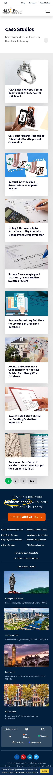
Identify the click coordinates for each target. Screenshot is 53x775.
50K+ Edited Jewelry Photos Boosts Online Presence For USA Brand (25, 93)
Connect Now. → (26, 517)
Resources (32, 3)
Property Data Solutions (11, 540)
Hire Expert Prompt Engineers (26, 558)
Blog (23, 3)
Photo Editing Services (36, 540)
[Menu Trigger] (48, 12)
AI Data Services (8, 545)
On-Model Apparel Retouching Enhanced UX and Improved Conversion (26, 139)
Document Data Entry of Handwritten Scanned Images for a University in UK (26, 465)
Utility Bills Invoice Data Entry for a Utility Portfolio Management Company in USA (26, 231)
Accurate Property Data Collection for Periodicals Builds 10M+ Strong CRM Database (23, 371)
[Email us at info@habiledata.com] (5, 3)
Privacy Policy (33, 766)
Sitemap (20, 766)
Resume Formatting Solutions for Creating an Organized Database (26, 323)
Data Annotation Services (37, 535)
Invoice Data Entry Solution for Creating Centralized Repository (24, 419)
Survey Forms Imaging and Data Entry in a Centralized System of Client (24, 277)
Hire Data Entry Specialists (26, 553)
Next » (32, 481)
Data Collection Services (36, 530)
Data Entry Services (9, 535)
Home (7, 766)
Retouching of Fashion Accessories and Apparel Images (23, 185)
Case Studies (45, 3)
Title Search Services (35, 545)
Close (44, 771)
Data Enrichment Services (12, 530)
